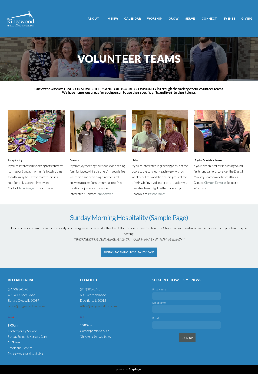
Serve (190, 18)
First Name (159, 289)
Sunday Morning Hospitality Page (129, 252)
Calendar (132, 18)
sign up (187, 337)
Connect (210, 18)
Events (230, 18)
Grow (173, 18)
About (94, 18)
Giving (247, 18)
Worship (155, 18)
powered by (129, 369)
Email (155, 318)
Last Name (159, 302)
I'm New (112, 18)
